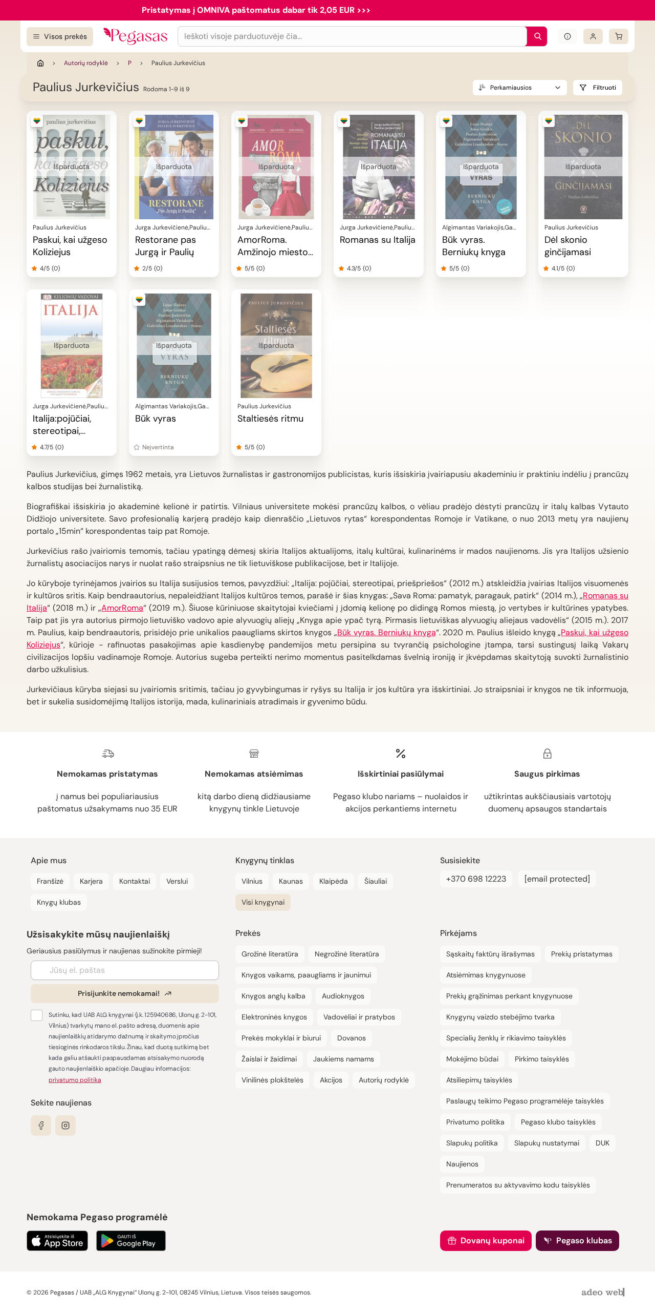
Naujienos (462, 1164)
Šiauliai (375, 881)
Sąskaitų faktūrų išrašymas (490, 953)
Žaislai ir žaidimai (269, 1058)
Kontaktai (134, 881)
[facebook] (41, 1125)
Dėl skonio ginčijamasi (567, 246)
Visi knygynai (263, 902)
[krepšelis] (618, 36)
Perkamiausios (511, 88)
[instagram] (65, 1125)
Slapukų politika (472, 1143)
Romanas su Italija (378, 240)
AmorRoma (122, 607)
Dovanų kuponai (493, 1240)
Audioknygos (343, 995)
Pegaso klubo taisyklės (558, 1122)
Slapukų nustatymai (546, 1143)
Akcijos (331, 1079)
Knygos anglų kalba (273, 995)
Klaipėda (333, 881)
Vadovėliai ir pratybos (359, 1016)
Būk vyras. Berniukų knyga (474, 246)
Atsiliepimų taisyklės (479, 1079)
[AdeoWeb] (604, 1293)
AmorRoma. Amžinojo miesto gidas (272, 252)
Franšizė (50, 881)
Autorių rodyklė (86, 63)
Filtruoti (604, 88)
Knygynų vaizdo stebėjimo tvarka (500, 1016)
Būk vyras (155, 418)
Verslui (177, 881)
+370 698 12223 (476, 878)
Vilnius (252, 881)
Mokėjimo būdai (472, 1058)
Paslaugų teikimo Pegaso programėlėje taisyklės (525, 1101)
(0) (56, 268)
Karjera (91, 881)
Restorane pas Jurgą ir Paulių (165, 246)
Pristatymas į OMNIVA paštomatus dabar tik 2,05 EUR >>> (256, 10)
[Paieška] (535, 36)
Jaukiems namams (343, 1058)
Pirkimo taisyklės (542, 1058)
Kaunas (291, 881)
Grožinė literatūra (270, 953)
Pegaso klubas (584, 1240)
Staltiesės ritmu (270, 418)
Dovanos (351, 1037)
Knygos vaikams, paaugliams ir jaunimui (306, 974)
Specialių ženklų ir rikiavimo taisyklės (506, 1037)
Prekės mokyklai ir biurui (281, 1037)
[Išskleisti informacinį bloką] (567, 36)
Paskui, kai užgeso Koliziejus (70, 246)
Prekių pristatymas (582, 953)
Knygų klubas (59, 902)
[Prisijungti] (593, 36)
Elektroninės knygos (274, 1016)
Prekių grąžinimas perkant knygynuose (509, 995)
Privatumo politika (475, 1122)
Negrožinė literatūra (347, 953)
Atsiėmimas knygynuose (486, 974)
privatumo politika (75, 1080)
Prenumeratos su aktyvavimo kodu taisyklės (518, 1185)
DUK (602, 1143)
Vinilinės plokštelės (272, 1079)
